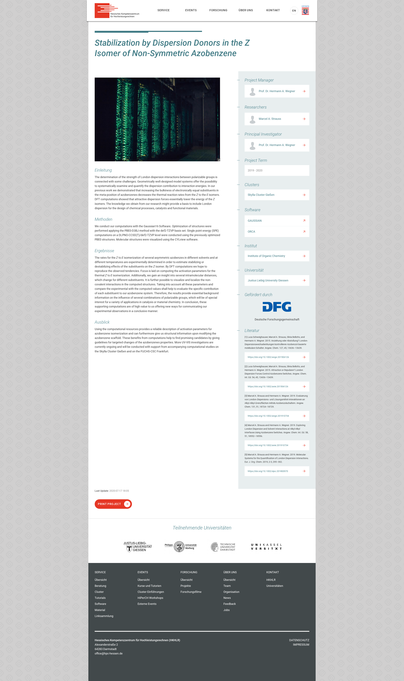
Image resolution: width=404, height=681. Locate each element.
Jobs (226, 610)
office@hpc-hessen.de (109, 653)
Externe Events (147, 603)
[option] (157, 119)
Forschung (218, 10)
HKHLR (271, 579)
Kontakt (273, 10)
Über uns (246, 10)
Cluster (99, 591)
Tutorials (100, 597)
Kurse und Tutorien (149, 585)
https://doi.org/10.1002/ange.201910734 (268, 416)
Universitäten (274, 585)
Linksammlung (104, 616)
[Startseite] (118, 10)
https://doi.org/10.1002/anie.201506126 (268, 386)
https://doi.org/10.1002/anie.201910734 (268, 445)
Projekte (186, 585)
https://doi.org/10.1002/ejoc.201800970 (268, 471)
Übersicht (101, 579)
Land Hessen (305, 10)
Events (191, 10)
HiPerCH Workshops (150, 597)
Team (227, 585)
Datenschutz (299, 640)
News (227, 597)
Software (100, 603)
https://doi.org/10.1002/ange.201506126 (268, 357)
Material (100, 610)
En (294, 10)
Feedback (229, 603)
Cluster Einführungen (151, 591)
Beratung (100, 585)
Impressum (301, 644)
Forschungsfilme (191, 591)
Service (163, 10)
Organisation (231, 591)
